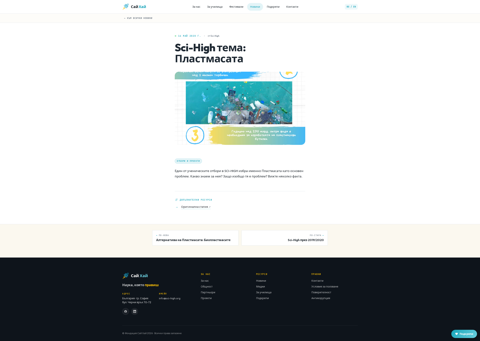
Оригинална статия (196, 206)
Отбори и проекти (188, 161)
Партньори (208, 292)
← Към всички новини (138, 18)
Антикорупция (320, 298)
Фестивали (236, 6)
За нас (196, 6)
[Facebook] (125, 311)
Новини (255, 6)
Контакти (292, 6)
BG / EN (351, 6)
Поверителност (321, 292)
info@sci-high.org (169, 298)
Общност (207, 286)
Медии (260, 286)
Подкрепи (273, 6)
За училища (215, 6)
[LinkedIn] (134, 311)
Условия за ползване (324, 286)
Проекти (206, 298)
